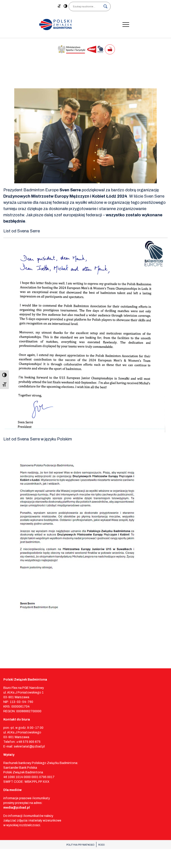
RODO (101, 845)
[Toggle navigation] (126, 24)
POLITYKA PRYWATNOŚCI (80, 845)
